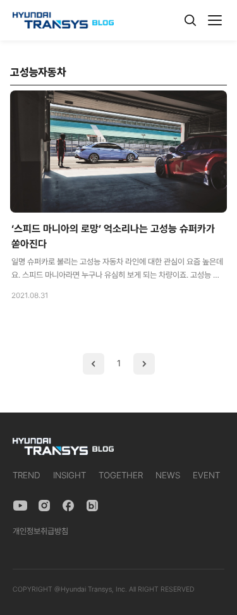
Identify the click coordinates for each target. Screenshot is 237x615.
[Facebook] (68, 505)
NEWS (167, 475)
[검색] (190, 20)
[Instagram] (44, 505)
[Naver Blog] (92, 505)
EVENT (206, 475)
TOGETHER (121, 475)
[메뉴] (214, 20)
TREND (26, 475)
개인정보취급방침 (40, 531)
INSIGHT (69, 475)
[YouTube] (20, 505)
